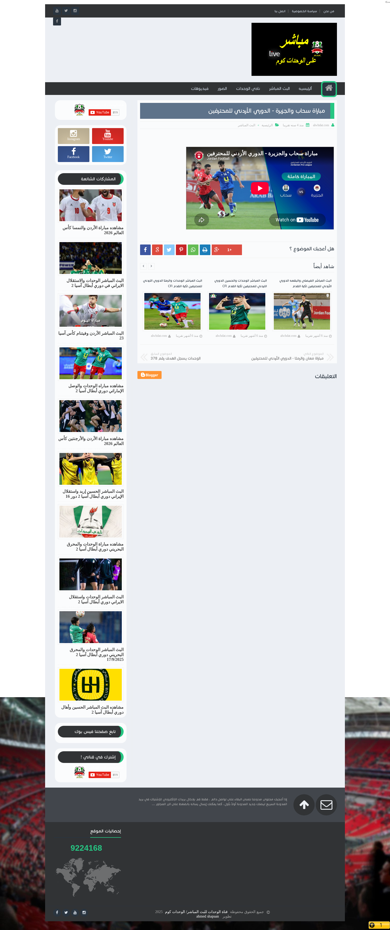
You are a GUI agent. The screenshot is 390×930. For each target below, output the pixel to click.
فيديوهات (200, 88)
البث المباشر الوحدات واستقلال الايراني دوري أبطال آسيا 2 (96, 599)
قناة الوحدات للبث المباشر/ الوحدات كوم (196, 912)
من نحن (328, 11)
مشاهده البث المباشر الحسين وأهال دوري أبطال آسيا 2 (92, 709)
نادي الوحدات (248, 88)
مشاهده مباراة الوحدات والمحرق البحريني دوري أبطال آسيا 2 (95, 546)
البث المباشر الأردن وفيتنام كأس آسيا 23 (91, 335)
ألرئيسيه (305, 88)
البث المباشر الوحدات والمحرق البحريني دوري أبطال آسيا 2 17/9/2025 (97, 654)
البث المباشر (279, 88)
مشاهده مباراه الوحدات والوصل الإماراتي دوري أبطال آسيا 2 (96, 388)
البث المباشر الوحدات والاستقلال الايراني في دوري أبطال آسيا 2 (95, 283)
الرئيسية (267, 125)
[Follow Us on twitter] (66, 913)
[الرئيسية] (329, 89)
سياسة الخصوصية (304, 11)
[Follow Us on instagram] (84, 913)
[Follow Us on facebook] (57, 913)
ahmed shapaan (207, 916)
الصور (222, 88)
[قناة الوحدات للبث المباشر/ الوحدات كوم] (294, 75)
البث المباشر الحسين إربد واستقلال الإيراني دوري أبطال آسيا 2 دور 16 (93, 494)
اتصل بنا (280, 11)
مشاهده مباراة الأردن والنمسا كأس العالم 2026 (93, 230)
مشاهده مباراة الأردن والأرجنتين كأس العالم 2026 (91, 441)
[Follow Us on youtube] (75, 913)
